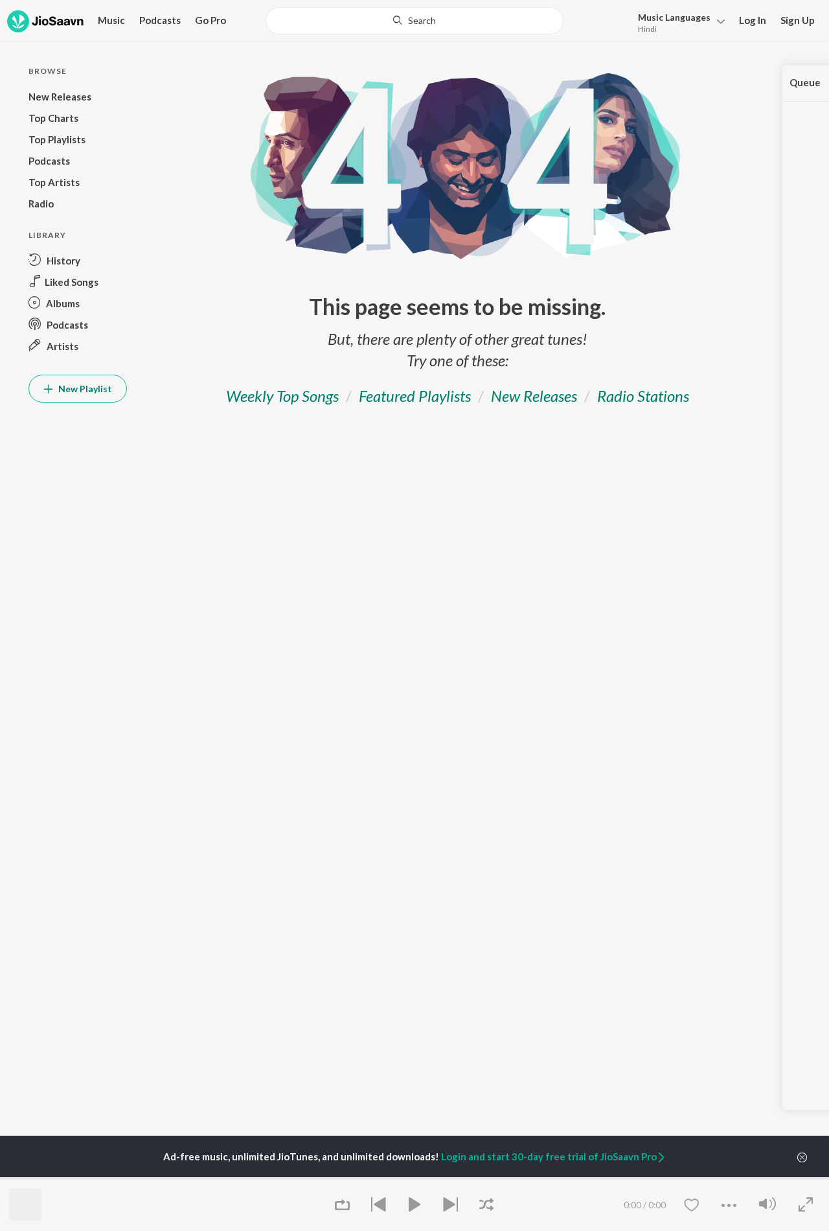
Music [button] (111, 20)
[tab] (282, 395)
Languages (674, 17)
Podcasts (160, 20)
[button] (678, 21)
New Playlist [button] (84, 388)
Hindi (647, 29)
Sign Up (797, 20)
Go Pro (210, 20)
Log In (752, 20)
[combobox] (414, 21)
